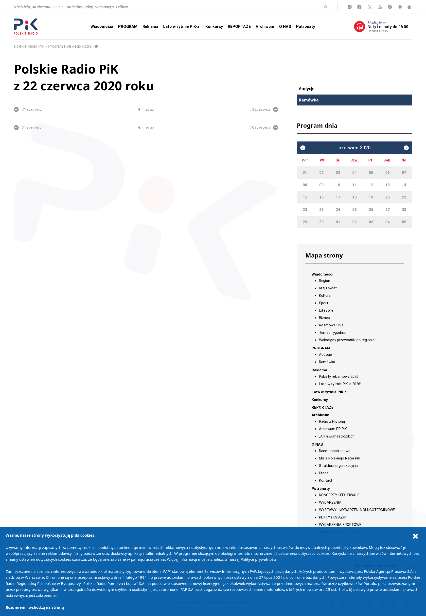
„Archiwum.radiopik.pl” (337, 436)
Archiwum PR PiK (333, 429)
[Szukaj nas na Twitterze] (369, 7)
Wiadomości (101, 26)
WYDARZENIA (330, 502)
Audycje (306, 88)
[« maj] (302, 147)
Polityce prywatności (258, 559)
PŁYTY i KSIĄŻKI (332, 517)
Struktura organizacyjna (338, 465)
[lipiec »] (406, 147)
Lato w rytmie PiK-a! (181, 26)
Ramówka (309, 100)
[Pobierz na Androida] (400, 7)
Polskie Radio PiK (29, 46)
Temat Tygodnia (332, 332)
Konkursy (214, 26)
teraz (149, 109)
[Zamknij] (415, 536)
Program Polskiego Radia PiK (73, 46)
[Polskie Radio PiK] (26, 27)
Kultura (325, 295)
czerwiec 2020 (354, 148)
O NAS (285, 26)
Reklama (150, 26)
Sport (323, 303)
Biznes (324, 318)
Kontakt (325, 480)
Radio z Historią (332, 421)
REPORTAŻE (239, 26)
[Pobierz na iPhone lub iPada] (409, 7)
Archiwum (265, 26)
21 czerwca (32, 109)
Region (324, 280)
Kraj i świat (328, 288)
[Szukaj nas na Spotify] (390, 7)
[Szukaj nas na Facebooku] (359, 7)
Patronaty (305, 26)
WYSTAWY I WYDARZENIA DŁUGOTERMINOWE (357, 510)
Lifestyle (326, 310)
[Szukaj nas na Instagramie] (350, 7)
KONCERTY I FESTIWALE (339, 495)
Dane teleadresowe (334, 451)
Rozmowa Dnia (331, 325)
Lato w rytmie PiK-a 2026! (340, 384)
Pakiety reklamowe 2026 (338, 376)
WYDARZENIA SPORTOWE (340, 524)
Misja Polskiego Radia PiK (339, 458)
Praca (323, 473)
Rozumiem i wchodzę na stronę (35, 607)
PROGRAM (128, 26)
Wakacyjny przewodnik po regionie (346, 340)
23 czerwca (259, 109)
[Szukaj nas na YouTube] (380, 7)
